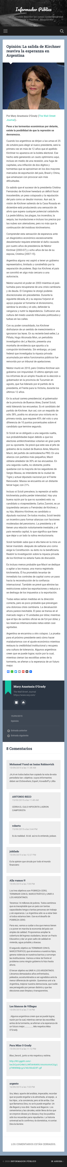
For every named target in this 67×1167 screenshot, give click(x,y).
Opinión (15, 721)
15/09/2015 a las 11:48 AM (25, 800)
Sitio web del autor (23, 702)
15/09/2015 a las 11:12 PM (23, 1049)
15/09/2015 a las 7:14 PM (22, 1009)
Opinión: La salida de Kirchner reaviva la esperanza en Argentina (33, 51)
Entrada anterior (19, 730)
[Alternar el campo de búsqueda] (62, 31)
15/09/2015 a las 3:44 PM (24, 829)
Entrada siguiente (20, 735)
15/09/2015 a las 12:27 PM (23, 855)
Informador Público (34, 9)
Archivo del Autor (16, 702)
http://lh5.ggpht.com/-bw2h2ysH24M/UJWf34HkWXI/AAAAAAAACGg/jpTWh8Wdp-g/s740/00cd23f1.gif (33, 1064)
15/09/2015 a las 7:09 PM (22, 884)
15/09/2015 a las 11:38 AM (23, 767)
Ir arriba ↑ (57, 1161)
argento (14, 1083)
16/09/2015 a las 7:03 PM (22, 1087)
